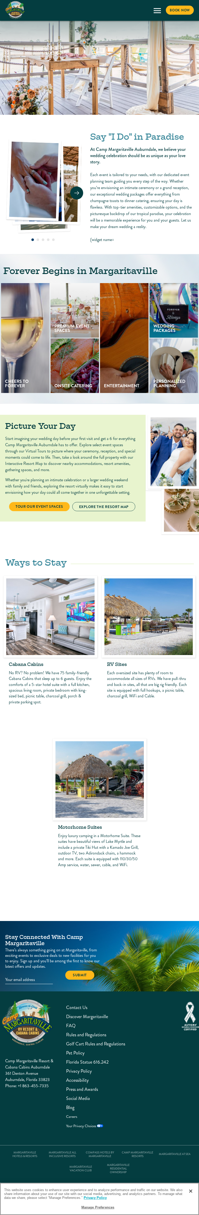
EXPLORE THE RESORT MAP (104, 506)
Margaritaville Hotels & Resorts (24, 1154)
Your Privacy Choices (81, 1126)
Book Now (180, 10)
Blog (70, 1107)
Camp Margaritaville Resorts (137, 1154)
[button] (32, 239)
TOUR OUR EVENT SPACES (39, 506)
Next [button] (76, 192)
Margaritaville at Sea (174, 1154)
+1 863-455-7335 (33, 1086)
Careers (71, 1116)
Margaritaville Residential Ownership (118, 1168)
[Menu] (157, 10)
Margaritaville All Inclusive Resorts (62, 1154)
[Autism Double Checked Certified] (190, 1016)
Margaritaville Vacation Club (80, 1168)
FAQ (71, 1026)
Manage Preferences (97, 1207)
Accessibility (77, 1080)
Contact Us (76, 1007)
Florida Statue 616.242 (79, 1062)
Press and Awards (79, 1089)
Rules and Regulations (79, 1035)
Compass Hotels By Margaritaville (100, 1154)
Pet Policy (75, 1053)
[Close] (190, 1191)
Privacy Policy (79, 1071)
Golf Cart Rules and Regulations (79, 1044)
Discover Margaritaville (79, 1016)
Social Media (78, 1098)
